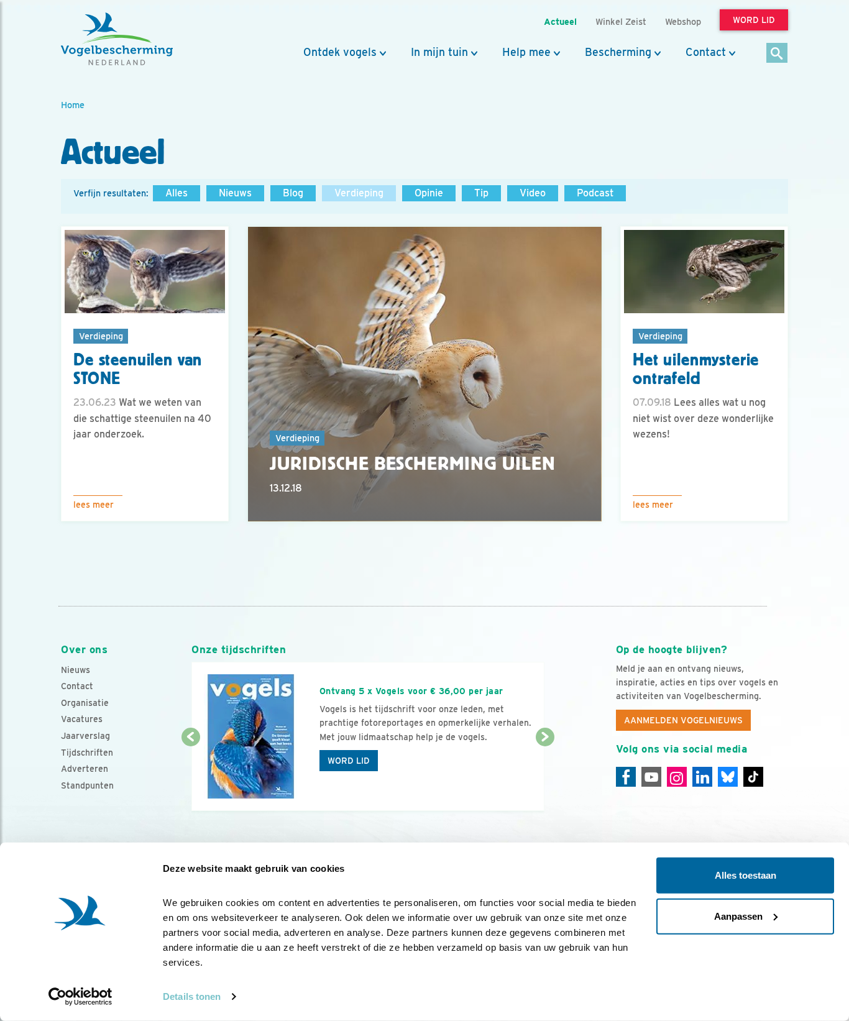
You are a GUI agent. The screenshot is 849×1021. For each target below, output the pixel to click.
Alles (176, 193)
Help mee (526, 52)
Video (533, 193)
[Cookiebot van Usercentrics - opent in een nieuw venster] (80, 996)
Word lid (349, 761)
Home (73, 104)
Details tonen (192, 996)
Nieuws (235, 193)
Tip (481, 193)
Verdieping (358, 193)
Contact (706, 52)
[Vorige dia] (190, 774)
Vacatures (82, 719)
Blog (293, 193)
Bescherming (618, 52)
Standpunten (87, 785)
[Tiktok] (753, 777)
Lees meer (93, 505)
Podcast (595, 193)
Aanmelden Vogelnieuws (683, 720)
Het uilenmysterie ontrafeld (696, 369)
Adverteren (84, 769)
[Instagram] (677, 777)
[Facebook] (626, 777)
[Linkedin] (702, 777)
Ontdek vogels (340, 52)
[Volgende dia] (544, 774)
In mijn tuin (439, 52)
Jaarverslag (85, 736)
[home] (117, 39)
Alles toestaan (745, 875)
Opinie (429, 193)
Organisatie (85, 703)
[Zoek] (777, 54)
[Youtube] (651, 777)
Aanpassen (738, 915)
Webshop (683, 21)
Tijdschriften (87, 753)
